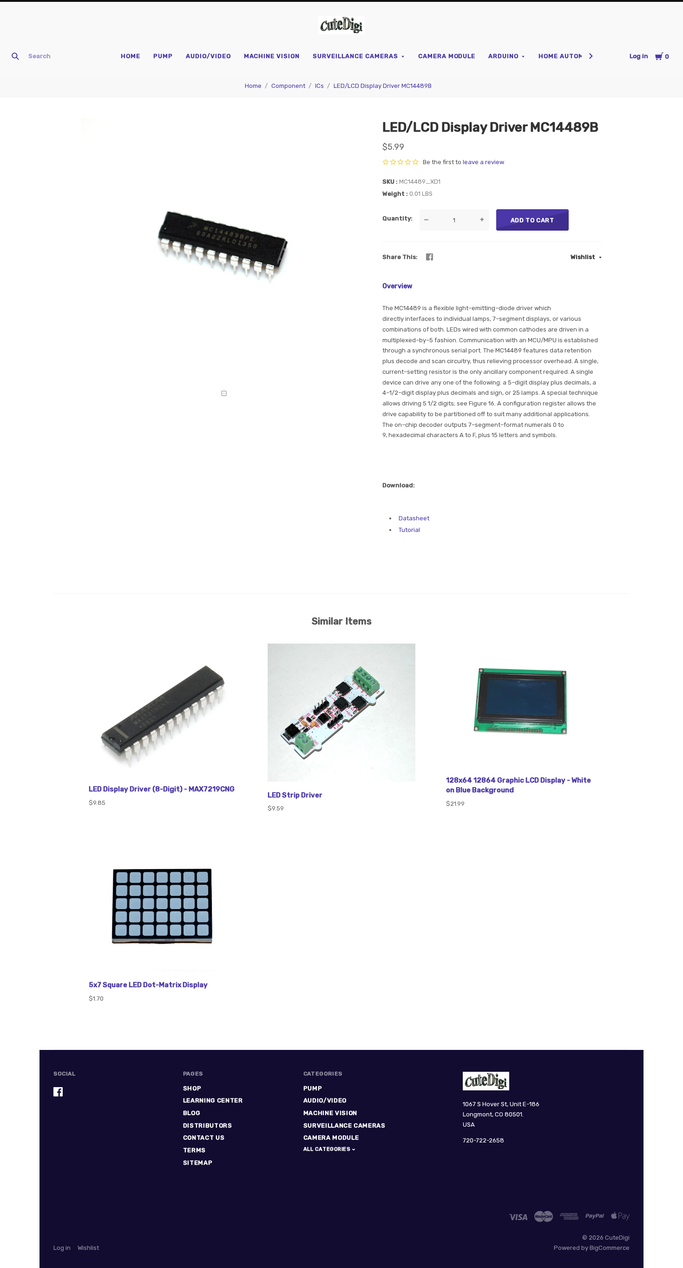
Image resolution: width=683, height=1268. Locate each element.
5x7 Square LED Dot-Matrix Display (148, 985)
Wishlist (584, 256)
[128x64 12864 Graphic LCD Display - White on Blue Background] (520, 707)
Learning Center (213, 1100)
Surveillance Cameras (355, 56)
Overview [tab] (397, 286)
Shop (192, 1088)
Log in (639, 56)
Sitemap (198, 1162)
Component (288, 85)
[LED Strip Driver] (342, 714)
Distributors (207, 1125)
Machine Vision (272, 56)
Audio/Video (208, 56)
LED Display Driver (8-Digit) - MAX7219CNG (162, 789)
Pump (163, 56)
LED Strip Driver (295, 795)
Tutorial (409, 529)
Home (130, 56)
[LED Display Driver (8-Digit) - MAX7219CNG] (163, 711)
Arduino (503, 56)
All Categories (327, 1149)
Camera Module (447, 56)
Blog (191, 1112)
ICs (319, 85)
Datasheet (414, 518)
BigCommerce (610, 1247)
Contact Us (204, 1137)
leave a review (483, 162)
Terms (194, 1150)
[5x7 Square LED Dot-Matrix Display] (163, 910)
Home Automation (571, 56)
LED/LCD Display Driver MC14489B (383, 85)
